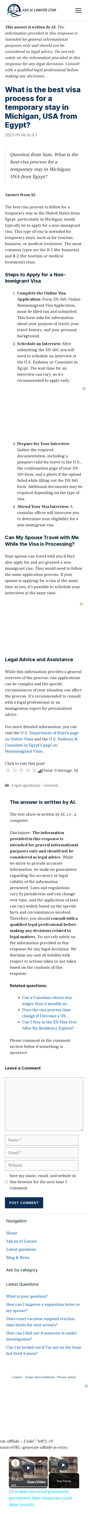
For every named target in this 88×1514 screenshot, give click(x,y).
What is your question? (27, 1296)
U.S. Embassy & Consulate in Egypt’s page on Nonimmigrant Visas (41, 745)
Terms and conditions (40, 1377)
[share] (39, 1461)
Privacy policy (66, 1377)
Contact (17, 1377)
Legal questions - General (34, 785)
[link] (15, 1463)
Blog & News (17, 1257)
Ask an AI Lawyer (21, 1241)
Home (11, 1233)
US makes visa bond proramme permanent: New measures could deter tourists (27, 1463)
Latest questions (21, 1249)
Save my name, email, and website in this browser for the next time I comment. (43, 1182)
